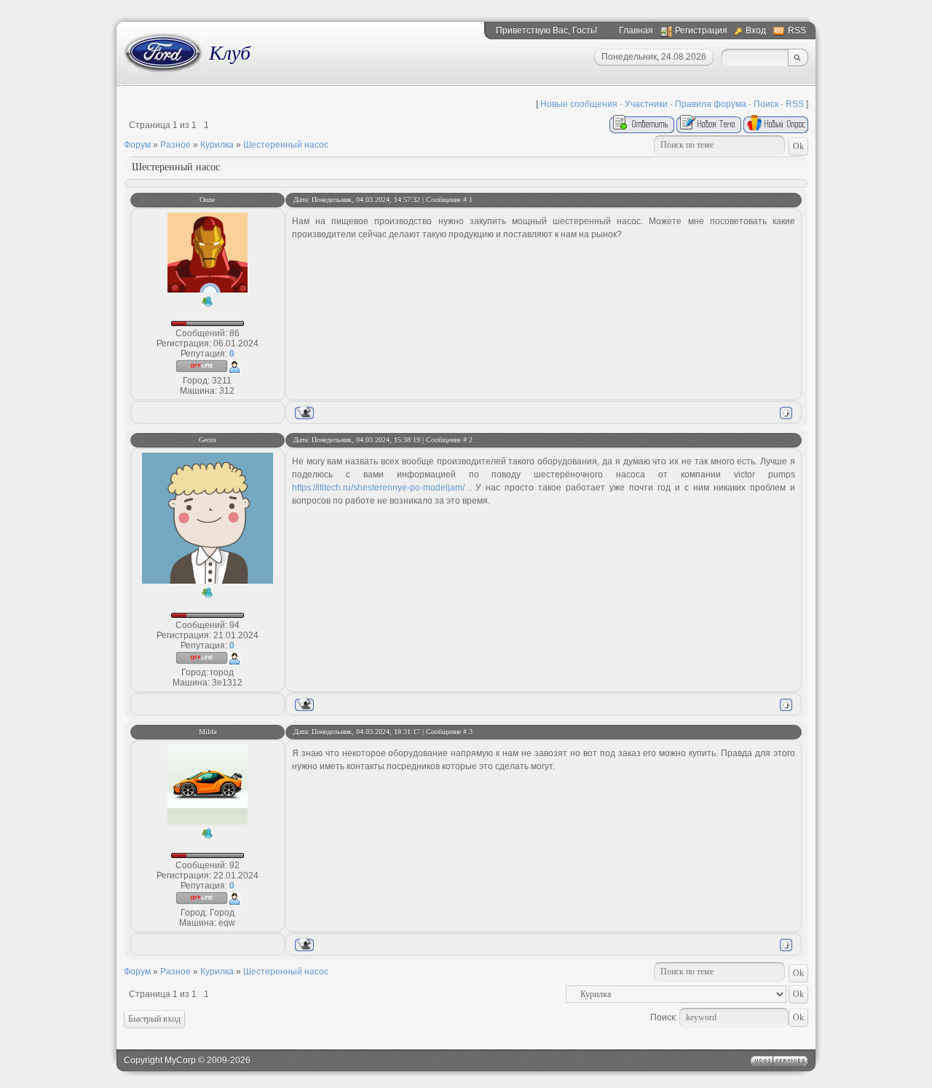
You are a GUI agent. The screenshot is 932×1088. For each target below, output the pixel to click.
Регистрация (701, 30)
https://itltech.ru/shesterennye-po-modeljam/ (378, 488)
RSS (797, 30)
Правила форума (710, 104)
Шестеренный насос (285, 145)
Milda (207, 732)
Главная (636, 30)
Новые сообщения (578, 104)
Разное (175, 145)
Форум (137, 145)
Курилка (217, 145)
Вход (756, 30)
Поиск (766, 104)
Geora (207, 440)
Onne (207, 200)
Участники (646, 104)
